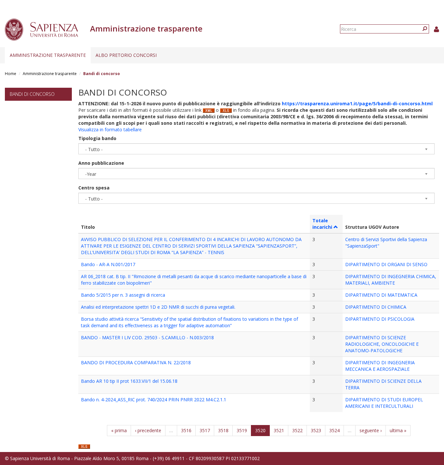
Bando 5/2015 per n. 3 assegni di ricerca (123, 295)
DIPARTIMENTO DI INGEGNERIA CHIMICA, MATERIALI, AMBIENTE (390, 279)
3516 (186, 430)
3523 (316, 430)
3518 (223, 430)
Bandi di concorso (32, 94)
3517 (205, 430)
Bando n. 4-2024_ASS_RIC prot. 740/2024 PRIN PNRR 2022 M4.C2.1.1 (153, 399)
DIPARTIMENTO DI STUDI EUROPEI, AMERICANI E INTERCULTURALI (384, 402)
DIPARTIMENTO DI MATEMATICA (381, 295)
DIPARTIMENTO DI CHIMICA (375, 307)
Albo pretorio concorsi (126, 55)
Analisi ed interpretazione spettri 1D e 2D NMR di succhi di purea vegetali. (158, 307)
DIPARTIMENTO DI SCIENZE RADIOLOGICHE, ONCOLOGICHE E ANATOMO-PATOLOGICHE (382, 344)
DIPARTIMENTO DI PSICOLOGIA (379, 319)
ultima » (398, 430)
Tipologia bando (97, 138)
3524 (334, 430)
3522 (297, 430)
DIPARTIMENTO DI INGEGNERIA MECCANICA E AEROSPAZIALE (380, 365)
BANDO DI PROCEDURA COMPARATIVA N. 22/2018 (136, 362)
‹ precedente (148, 430)
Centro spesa (94, 188)
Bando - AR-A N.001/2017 (108, 264)
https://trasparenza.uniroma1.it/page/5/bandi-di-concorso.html (357, 103)
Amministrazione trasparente (48, 55)
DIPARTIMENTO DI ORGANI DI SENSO (386, 264)
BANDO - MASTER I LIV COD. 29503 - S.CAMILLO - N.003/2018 (147, 337)
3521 (279, 430)
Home (10, 73)
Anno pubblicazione (101, 163)
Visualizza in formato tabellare (110, 129)
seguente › (370, 430)
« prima (119, 430)
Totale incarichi (322, 223)
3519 (242, 430)
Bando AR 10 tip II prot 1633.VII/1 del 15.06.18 (129, 381)
